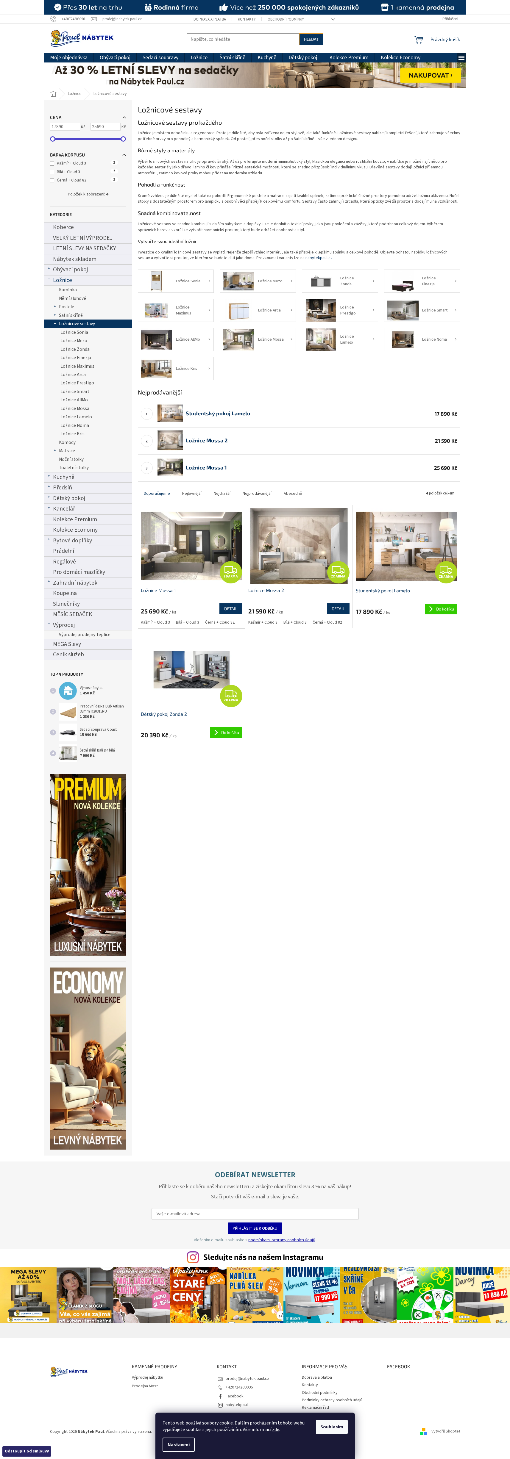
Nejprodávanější (257, 494)
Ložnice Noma (74, 425)
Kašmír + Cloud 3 (86, 163)
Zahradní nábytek (75, 583)
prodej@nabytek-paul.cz (247, 1379)
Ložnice (62, 280)
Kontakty (247, 19)
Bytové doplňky (72, 540)
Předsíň (62, 487)
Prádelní (63, 551)
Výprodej (64, 625)
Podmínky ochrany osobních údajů (332, 1400)
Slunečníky (66, 604)
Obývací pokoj (70, 269)
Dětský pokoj (69, 498)
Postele (66, 306)
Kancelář (64, 509)
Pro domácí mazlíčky (79, 572)
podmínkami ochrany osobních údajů (281, 1239)
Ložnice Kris (72, 434)
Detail (230, 608)
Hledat (311, 39)
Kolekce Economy (75, 530)
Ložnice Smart (74, 391)
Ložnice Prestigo (77, 383)
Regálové (64, 562)
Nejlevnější (192, 494)
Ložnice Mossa (74, 408)
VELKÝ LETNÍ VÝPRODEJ (83, 238)
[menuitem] (68, 57)
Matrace (67, 450)
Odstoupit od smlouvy (27, 1451)
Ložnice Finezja (75, 357)
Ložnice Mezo (73, 340)
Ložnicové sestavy (77, 323)
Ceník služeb (68, 654)
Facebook (235, 1396)
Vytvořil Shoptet (445, 1432)
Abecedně (293, 494)
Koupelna (65, 593)
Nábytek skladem (74, 259)
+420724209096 (239, 1387)
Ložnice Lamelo (76, 417)
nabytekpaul (237, 1405)
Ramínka (68, 290)
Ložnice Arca (73, 374)
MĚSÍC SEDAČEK (72, 614)
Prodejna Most (145, 1386)
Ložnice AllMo (74, 400)
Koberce (63, 227)
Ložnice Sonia (74, 332)
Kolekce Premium (75, 519)
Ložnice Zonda (75, 349)
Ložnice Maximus (77, 366)
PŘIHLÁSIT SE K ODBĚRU (255, 1228)
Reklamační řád (315, 1408)
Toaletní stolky (74, 467)
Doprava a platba (210, 19)
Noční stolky (71, 459)
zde (275, 1429)
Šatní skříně (71, 315)
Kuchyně (63, 477)
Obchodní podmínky (286, 19)
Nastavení (179, 1444)
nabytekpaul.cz (319, 258)
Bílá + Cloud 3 (86, 172)
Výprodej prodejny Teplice (84, 634)
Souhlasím (331, 1427)
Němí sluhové (72, 298)
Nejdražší (222, 494)
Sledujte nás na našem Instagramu (263, 1256)
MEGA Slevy (67, 644)
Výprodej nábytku (147, 1377)
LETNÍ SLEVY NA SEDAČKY (84, 248)
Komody (67, 442)
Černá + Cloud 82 (86, 180)
